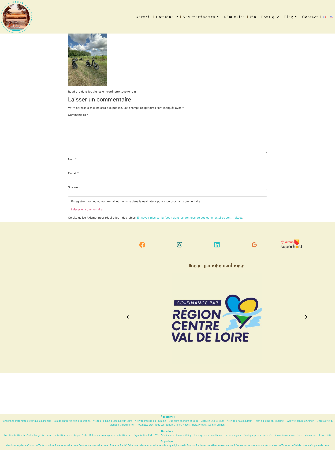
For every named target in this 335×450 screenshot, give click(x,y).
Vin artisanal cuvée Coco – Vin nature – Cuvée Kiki (303, 435)
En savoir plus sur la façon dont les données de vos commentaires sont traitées (189, 217)
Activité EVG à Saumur (239, 420)
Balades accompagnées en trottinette (110, 435)
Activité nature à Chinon (300, 420)
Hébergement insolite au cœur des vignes (217, 435)
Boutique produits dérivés (258, 435)
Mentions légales (15, 445)
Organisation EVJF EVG (145, 435)
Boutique (270, 16)
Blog (288, 16)
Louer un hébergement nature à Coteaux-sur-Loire (227, 445)
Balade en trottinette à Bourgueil (72, 420)
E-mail (73, 173)
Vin (253, 16)
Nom (72, 159)
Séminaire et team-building (176, 435)
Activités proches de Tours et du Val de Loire (282, 445)
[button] (127, 317)
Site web (74, 187)
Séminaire (234, 16)
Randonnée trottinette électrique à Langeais (26, 420)
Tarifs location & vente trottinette (57, 445)
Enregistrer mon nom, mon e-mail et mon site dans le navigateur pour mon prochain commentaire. (136, 201)
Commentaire (78, 114)
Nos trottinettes (199, 16)
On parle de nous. (320, 445)
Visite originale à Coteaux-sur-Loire (112, 420)
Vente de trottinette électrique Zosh (67, 435)
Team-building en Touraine (269, 420)
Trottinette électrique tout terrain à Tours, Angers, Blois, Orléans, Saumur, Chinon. (180, 424)
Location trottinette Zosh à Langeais (24, 435)
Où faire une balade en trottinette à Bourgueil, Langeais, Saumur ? (160, 445)
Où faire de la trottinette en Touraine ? (100, 445)
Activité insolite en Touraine (150, 420)
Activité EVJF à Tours (212, 420)
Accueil (143, 16)
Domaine (165, 16)
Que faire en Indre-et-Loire (184, 420)
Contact (310, 16)
